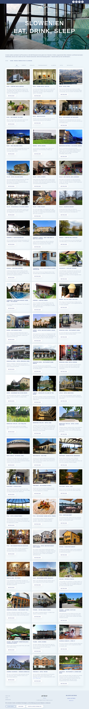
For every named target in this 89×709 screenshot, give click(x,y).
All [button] (17, 65)
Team (6, 697)
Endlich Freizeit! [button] (17, 12)
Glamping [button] (53, 65)
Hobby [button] (55, 12)
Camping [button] (24, 65)
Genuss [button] (48, 12)
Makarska (71, 700)
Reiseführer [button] (29, 12)
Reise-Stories (39, 12)
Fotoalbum (75, 12)
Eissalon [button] (32, 65)
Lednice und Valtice (71, 698)
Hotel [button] (61, 65)
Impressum (8, 699)
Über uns (7, 695)
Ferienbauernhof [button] (42, 65)
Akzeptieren (10, 706)
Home (8, 12)
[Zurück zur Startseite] (44, 7)
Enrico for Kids (64, 12)
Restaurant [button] (70, 65)
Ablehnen (20, 706)
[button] (82, 12)
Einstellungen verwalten (34, 706)
